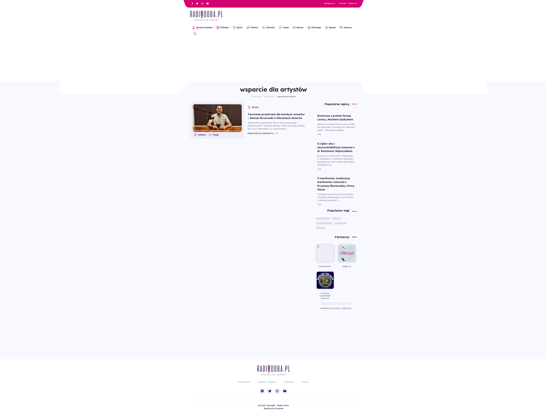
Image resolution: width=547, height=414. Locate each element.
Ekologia (316, 27)
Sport (240, 27)
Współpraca (329, 3)
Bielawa (320, 228)
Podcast (336, 219)
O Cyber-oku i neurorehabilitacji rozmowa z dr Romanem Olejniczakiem (336, 147)
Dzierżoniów (323, 219)
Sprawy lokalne (204, 27)
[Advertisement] (273, 60)
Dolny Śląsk (340, 223)
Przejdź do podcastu (261, 133)
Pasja (286, 27)
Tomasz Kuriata (324, 223)
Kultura (254, 27)
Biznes (300, 27)
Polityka (224, 27)
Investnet (278, 408)
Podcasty (289, 382)
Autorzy (348, 27)
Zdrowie (270, 27)
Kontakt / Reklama (348, 3)
